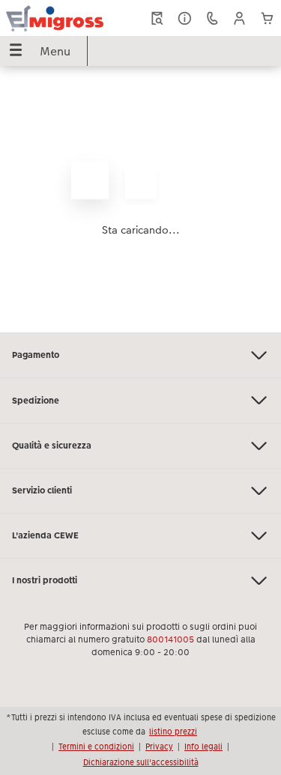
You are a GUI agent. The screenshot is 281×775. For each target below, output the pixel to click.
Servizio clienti (42, 490)
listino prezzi (173, 732)
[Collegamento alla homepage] (54, 18)
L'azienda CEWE (45, 535)
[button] (239, 18)
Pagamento (35, 355)
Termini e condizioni (96, 747)
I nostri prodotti (44, 580)
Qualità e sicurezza (51, 446)
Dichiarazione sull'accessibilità (141, 762)
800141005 (170, 639)
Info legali (203, 747)
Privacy (159, 747)
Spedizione (35, 401)
